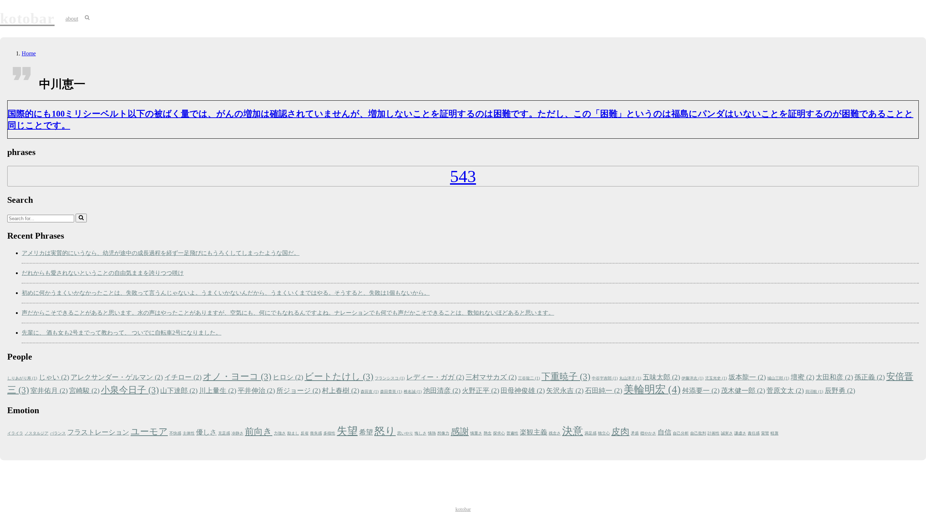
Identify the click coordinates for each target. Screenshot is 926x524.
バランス (58, 433)
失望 (347, 431)
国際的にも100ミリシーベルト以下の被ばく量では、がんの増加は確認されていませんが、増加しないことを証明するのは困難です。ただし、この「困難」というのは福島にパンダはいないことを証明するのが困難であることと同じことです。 (460, 119)
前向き (258, 431)
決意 (572, 431)
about (71, 19)
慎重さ (476, 433)
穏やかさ (648, 433)
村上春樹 (340, 390)
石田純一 (603, 390)
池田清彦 (441, 390)
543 (463, 176)
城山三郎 (778, 378)
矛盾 (635, 433)
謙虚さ (740, 433)
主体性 (189, 433)
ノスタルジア (36, 433)
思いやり (405, 433)
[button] (87, 18)
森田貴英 (391, 392)
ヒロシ (288, 377)
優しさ (206, 432)
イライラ (15, 433)
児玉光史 (716, 378)
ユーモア (149, 431)
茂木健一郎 (743, 390)
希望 (366, 432)
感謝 (460, 431)
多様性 (329, 433)
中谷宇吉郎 (605, 378)
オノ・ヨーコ (237, 376)
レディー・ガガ (435, 377)
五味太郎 (661, 377)
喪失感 (316, 433)
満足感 (590, 433)
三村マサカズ (491, 377)
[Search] (81, 218)
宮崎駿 (84, 390)
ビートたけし (339, 376)
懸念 (488, 433)
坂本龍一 (747, 377)
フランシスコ (390, 378)
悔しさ (420, 433)
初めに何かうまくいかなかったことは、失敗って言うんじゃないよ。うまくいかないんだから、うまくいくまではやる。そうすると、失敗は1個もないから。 (226, 293)
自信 (664, 432)
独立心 (604, 433)
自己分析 (681, 433)
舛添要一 (700, 390)
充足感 (224, 433)
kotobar (463, 509)
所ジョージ (298, 390)
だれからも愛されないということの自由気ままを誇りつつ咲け (103, 273)
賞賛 (765, 433)
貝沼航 (814, 392)
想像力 (443, 433)
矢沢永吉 (564, 390)
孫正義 (869, 377)
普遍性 (512, 433)
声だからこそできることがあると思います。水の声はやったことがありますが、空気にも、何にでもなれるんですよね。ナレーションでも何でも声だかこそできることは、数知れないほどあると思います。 (288, 313)
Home (29, 53)
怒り (385, 431)
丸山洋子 (630, 378)
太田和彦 (834, 377)
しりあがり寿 (22, 378)
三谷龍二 (529, 378)
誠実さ (727, 433)
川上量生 (217, 390)
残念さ (555, 433)
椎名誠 (413, 392)
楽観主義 (533, 432)
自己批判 (698, 433)
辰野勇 (840, 390)
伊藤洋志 (692, 378)
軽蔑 (774, 433)
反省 (305, 433)
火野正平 (480, 390)
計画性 (713, 433)
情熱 (432, 433)
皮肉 (620, 431)
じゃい (54, 377)
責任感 (754, 433)
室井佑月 (49, 390)
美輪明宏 (652, 389)
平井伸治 (256, 390)
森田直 (370, 392)
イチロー (182, 377)
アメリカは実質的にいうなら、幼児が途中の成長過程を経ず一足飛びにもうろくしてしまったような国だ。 (161, 253)
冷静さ (237, 433)
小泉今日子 (130, 390)
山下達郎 (178, 390)
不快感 (175, 433)
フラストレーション (98, 432)
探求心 (499, 433)
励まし (293, 433)
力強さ (280, 433)
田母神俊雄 (523, 390)
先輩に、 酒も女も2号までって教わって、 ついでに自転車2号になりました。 (121, 333)
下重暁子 (565, 376)
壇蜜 (802, 377)
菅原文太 (785, 390)
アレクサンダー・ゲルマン (117, 377)
